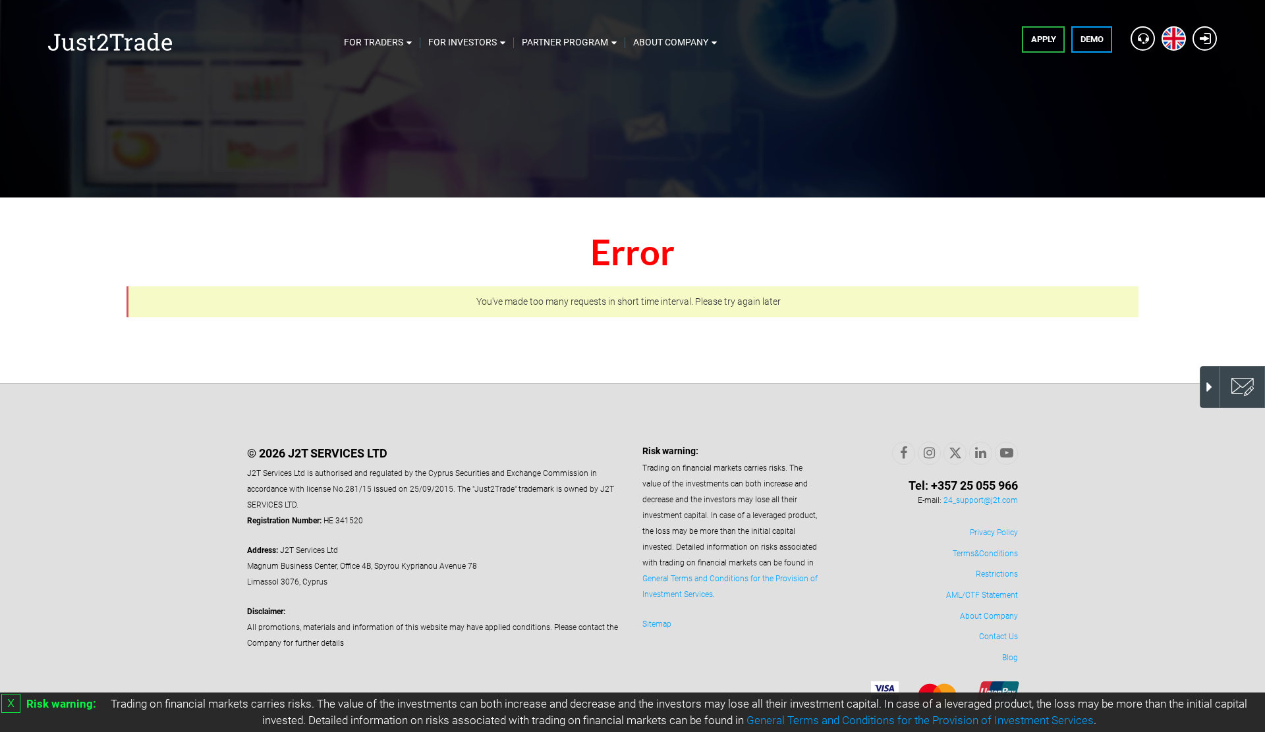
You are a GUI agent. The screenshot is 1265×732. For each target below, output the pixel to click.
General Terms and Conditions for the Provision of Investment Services (920, 720)
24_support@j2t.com (980, 500)
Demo (1092, 39)
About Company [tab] (670, 42)
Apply (1043, 39)
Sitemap (656, 624)
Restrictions (997, 574)
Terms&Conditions (985, 553)
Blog (1010, 657)
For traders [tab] (373, 42)
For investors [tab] (462, 42)
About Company (989, 616)
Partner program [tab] (565, 42)
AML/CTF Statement (982, 595)
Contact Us (998, 636)
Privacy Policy (994, 532)
